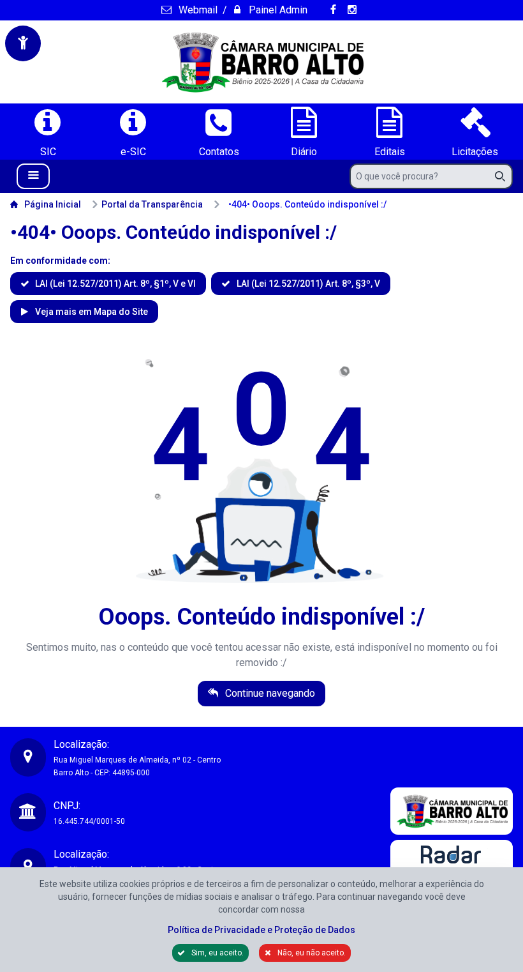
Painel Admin (276, 10)
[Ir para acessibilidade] (23, 43)
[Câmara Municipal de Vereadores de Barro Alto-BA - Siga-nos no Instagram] (354, 10)
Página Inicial (52, 204)
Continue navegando (269, 693)
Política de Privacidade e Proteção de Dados (261, 930)
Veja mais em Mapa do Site (90, 312)
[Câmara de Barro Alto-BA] (261, 62)
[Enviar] (504, 176)
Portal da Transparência (152, 204)
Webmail (196, 10)
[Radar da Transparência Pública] (451, 865)
